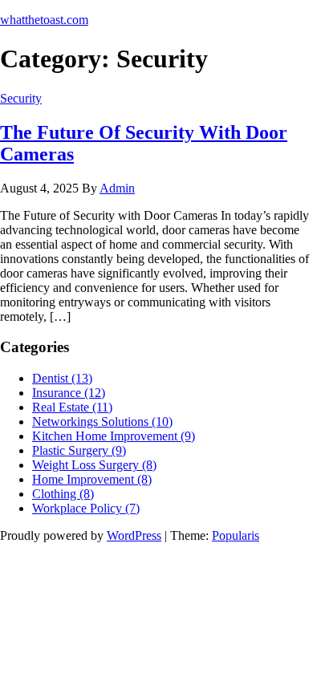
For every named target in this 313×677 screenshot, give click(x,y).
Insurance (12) (68, 392)
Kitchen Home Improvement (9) (113, 436)
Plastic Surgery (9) (79, 450)
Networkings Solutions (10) (102, 421)
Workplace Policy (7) (86, 508)
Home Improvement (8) (92, 479)
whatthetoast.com (44, 19)
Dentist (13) (62, 378)
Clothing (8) (63, 494)
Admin (117, 188)
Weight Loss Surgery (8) (94, 465)
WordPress (134, 535)
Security (21, 98)
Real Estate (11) (72, 407)
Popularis (235, 535)
